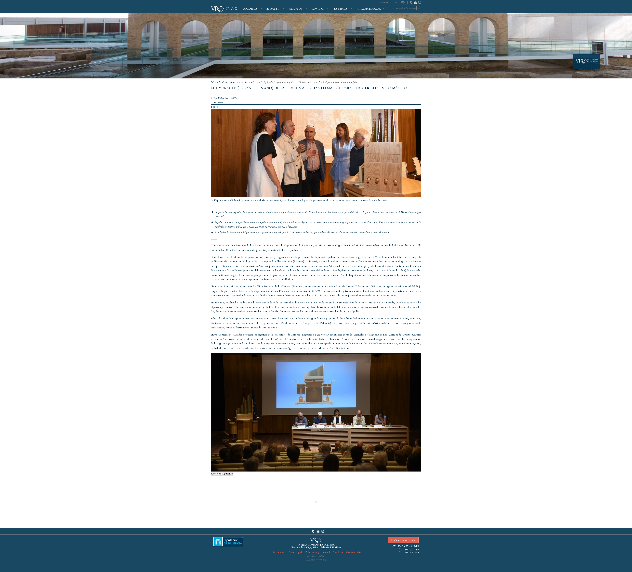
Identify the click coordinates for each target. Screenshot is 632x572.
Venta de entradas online (403, 540)
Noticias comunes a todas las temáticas (238, 82)
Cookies (338, 552)
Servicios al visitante (316, 555)
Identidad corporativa (316, 559)
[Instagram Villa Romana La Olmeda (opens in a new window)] (323, 531)
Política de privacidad (317, 552)
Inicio (213, 82)
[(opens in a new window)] (407, 2)
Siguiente (227, 473)
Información (278, 552)
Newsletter (385, 2)
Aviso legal (295, 552)
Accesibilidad (353, 552)
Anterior (216, 473)
